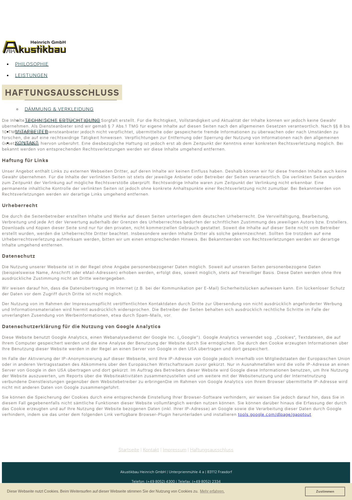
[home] (34, 52)
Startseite (129, 450)
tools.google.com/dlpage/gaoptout (274, 414)
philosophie (32, 64)
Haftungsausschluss (211, 450)
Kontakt (151, 450)
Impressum (174, 450)
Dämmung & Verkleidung (59, 109)
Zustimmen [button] (325, 491)
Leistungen (31, 75)
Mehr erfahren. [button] (212, 491)
